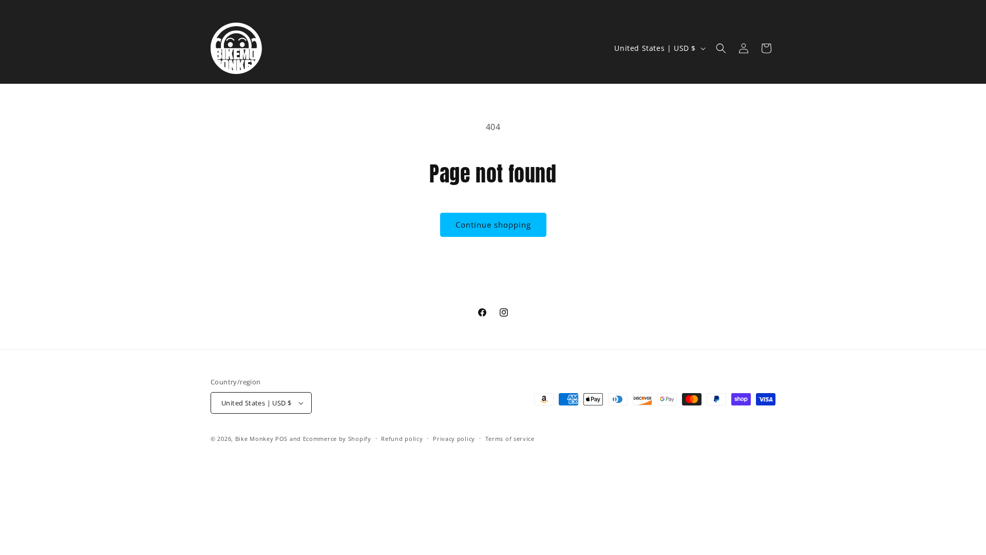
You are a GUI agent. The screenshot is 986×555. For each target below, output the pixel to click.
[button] (721, 48)
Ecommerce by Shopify (337, 438)
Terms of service (510, 438)
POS (281, 438)
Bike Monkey (254, 438)
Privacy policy (454, 438)
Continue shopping (493, 224)
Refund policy (402, 438)
